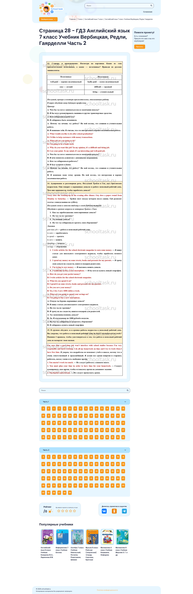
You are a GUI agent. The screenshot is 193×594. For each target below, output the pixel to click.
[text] (74, 511)
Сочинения (147, 12)
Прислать (139, 47)
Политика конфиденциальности (107, 590)
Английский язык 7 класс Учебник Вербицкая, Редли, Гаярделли (129, 19)
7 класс (80, 19)
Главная (72, 19)
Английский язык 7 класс (94, 19)
